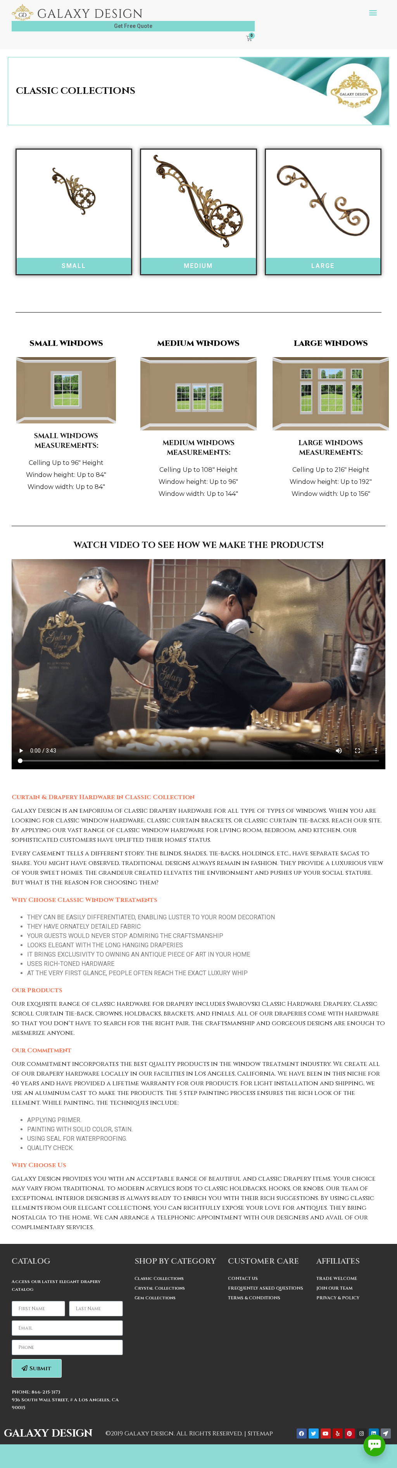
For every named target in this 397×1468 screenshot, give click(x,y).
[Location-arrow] (386, 1433)
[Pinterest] (350, 1433)
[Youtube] (326, 1433)
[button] (373, 12)
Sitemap (260, 1433)
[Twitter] (314, 1433)
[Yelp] (338, 1433)
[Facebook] (302, 1433)
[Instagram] (362, 1433)
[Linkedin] (374, 1433)
